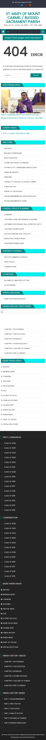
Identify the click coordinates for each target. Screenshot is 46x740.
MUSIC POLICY (9, 262)
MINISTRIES (8, 177)
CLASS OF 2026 (10, 443)
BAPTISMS (8, 148)
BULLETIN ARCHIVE (10, 158)
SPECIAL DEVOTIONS (10, 424)
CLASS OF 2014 (9, 500)
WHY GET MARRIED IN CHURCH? (16, 257)
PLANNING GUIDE (10, 267)
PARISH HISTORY (10, 187)
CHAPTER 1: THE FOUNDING (14, 329)
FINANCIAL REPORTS (11, 172)
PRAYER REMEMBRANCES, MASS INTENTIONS (20, 196)
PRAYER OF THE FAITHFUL (13, 191)
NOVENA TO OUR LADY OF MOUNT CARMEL (20, 182)
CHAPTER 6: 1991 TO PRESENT (15, 353)
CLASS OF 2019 (9, 477)
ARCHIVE (6, 367)
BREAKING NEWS (9, 372)
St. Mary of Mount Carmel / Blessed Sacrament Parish (23, 17)
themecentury (30, 737)
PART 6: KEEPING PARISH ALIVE (15, 723)
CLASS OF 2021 (9, 467)
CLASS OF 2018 (9, 481)
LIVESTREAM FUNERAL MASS (14, 243)
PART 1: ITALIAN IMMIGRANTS (14, 699)
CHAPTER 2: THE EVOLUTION (14, 334)
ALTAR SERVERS (9, 285)
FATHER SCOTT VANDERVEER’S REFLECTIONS (20, 167)
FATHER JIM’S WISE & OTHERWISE (16, 163)
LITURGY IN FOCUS (10, 395)
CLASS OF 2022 (10, 462)
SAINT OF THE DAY (10, 419)
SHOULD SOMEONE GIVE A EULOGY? (17, 234)
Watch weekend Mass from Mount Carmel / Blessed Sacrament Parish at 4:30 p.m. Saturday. (22, 116)
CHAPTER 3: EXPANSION (12, 339)
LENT (5, 391)
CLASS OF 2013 (9, 505)
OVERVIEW (8, 215)
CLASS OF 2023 (10, 457)
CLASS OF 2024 (10, 453)
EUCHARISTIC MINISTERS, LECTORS (16, 280)
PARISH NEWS (8, 415)
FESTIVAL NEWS (8, 386)
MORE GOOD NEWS (10, 400)
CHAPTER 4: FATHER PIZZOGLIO (15, 343)
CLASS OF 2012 (9, 510)
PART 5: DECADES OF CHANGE (15, 718)
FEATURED (6, 381)
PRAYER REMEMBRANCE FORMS (15, 201)
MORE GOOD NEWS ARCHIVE (14, 299)
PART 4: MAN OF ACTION (13, 713)
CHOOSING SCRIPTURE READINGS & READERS (20, 219)
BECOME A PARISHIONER (13, 153)
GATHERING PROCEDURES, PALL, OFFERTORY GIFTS (22, 224)
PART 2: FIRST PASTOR (12, 704)
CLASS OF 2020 (10, 472)
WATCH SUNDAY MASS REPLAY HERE (16, 133)
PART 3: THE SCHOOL (12, 708)
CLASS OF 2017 (9, 486)
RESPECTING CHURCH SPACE (14, 238)
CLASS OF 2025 (10, 448)
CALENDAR (7, 376)
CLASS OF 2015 (9, 496)
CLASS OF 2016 (9, 491)
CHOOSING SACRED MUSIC (14, 229)
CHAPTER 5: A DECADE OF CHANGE (17, 348)
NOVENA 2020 (8, 405)
